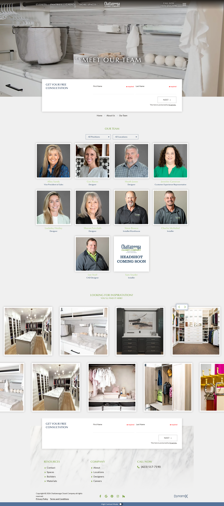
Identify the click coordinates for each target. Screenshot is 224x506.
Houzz (124, 496)
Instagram (118, 496)
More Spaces (87, 4)
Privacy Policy (42, 499)
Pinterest (112, 496)
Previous (179, 307)
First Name (97, 86)
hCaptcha (172, 105)
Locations (98, 472)
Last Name (140, 86)
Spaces (50, 472)
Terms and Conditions (59, 499)
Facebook (100, 496)
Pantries (56, 4)
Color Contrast (121, 504)
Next (166, 100)
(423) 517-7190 (169, 4)
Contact (51, 467)
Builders (51, 476)
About (96, 467)
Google (106, 496)
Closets (41, 4)
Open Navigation (184, 4)
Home (99, 115)
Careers (97, 480)
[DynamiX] (181, 496)
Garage (71, 4)
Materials (52, 480)
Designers (98, 476)
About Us (111, 115)
